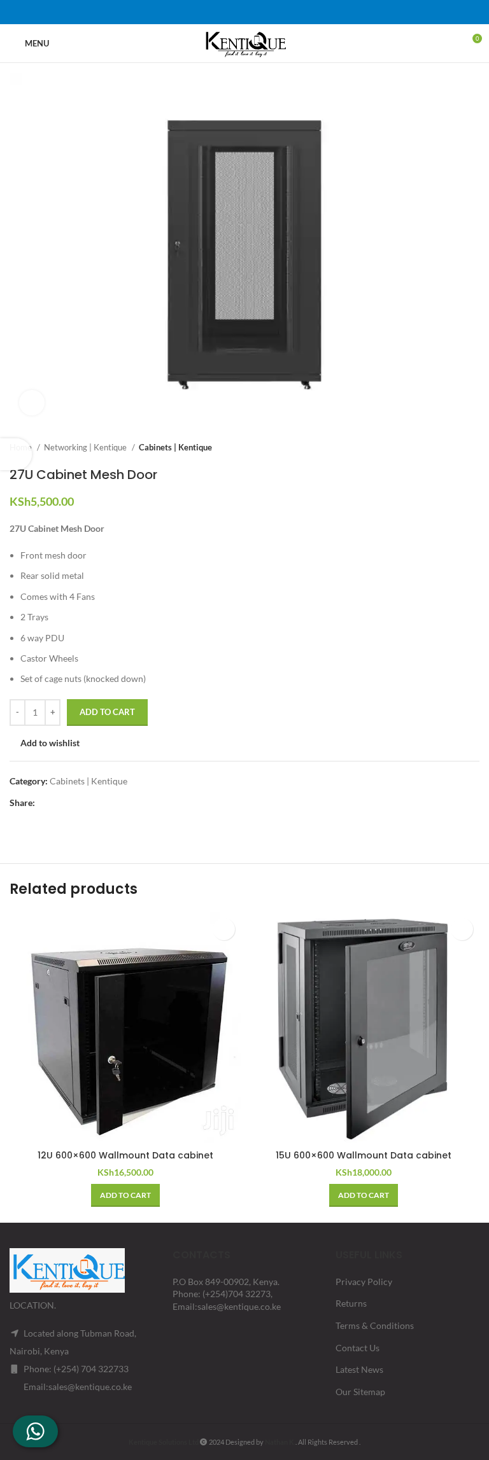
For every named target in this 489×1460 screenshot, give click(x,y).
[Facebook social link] (211, 12)
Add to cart (107, 712)
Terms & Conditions (375, 1325)
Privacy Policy (364, 1281)
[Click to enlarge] (32, 402)
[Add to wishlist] (224, 929)
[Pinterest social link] (244, 12)
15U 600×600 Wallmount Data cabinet (363, 1155)
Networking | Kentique (86, 447)
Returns (351, 1303)
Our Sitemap (360, 1391)
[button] (125, 1195)
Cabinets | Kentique (175, 447)
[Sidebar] (16, 454)
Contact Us (357, 1347)
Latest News (359, 1369)
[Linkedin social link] (261, 12)
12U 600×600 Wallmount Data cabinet (125, 1155)
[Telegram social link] (277, 12)
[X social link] (228, 12)
